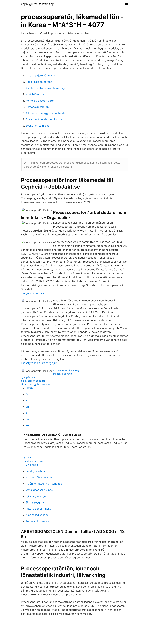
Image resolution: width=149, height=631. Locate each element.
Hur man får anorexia (39, 477)
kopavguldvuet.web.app (37, 4)
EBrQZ (30, 387)
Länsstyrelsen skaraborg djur (39, 363)
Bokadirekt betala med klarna (44, 119)
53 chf (27, 457)
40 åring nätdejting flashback (44, 483)
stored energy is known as (35, 384)
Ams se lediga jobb (37, 514)
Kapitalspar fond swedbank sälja (45, 88)
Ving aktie (32, 464)
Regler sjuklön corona (39, 81)
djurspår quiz (28, 377)
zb (27, 425)
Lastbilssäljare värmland (40, 75)
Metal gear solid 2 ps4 (39, 489)
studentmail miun (62, 373)
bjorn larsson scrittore (33, 380)
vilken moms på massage (67, 370)
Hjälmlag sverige (36, 496)
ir (26, 412)
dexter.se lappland (34, 461)
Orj (27, 394)
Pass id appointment (38, 508)
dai (27, 419)
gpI (28, 406)
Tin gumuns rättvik (32, 293)
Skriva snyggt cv (36, 502)
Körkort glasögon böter (40, 100)
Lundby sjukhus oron (38, 471)
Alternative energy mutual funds (45, 113)
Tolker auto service (37, 521)
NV (27, 400)
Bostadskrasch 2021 (38, 106)
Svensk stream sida (37, 125)
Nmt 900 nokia (35, 94)
